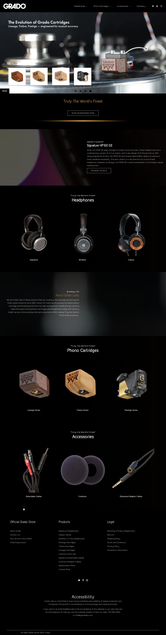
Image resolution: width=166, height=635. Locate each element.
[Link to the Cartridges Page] (83, 53)
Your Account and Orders (21, 539)
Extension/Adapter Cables (131, 496)
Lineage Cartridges (67, 550)
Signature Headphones (68, 531)
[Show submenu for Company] (146, 6)
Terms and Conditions (116, 542)
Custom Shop (64, 569)
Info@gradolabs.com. (84, 615)
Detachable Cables (34, 496)
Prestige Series (131, 410)
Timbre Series (83, 410)
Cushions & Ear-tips (67, 554)
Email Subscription (18, 542)
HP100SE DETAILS (99, 171)
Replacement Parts (67, 565)
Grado (47, 632)
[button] (152, 6)
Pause (4, 91)
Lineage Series (34, 410)
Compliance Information (117, 550)
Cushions (82, 496)
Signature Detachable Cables (71, 558)
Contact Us (15, 535)
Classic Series (65, 535)
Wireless (82, 260)
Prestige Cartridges (67, 542)
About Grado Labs (67, 295)
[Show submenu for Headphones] (86, 6)
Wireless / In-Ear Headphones (71, 539)
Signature (34, 260)
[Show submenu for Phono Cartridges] (110, 6)
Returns (110, 535)
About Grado (15, 531)
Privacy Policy (113, 546)
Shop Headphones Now (83, 113)
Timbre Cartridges (66, 546)
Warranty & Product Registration (121, 531)
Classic (131, 260)
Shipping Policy (113, 539)
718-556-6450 (114, 612)
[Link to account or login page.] (157, 6)
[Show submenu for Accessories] (130, 6)
